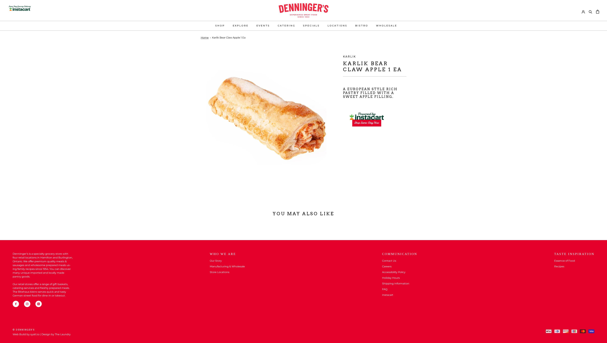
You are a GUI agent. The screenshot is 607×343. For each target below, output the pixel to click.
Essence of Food (564, 260)
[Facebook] (16, 304)
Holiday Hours (391, 277)
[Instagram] (27, 304)
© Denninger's (24, 330)
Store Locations (219, 272)
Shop (220, 25)
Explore (240, 25)
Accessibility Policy (393, 272)
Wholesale (386, 25)
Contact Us (389, 260)
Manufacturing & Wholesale (227, 266)
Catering (286, 25)
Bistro (361, 25)
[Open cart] (597, 11)
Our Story (216, 260)
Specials (311, 25)
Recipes (559, 266)
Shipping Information (395, 283)
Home (205, 37)
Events (263, 25)
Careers (387, 266)
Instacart (387, 294)
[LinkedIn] (38, 304)
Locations (337, 25)
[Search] (590, 11)
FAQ (384, 289)
